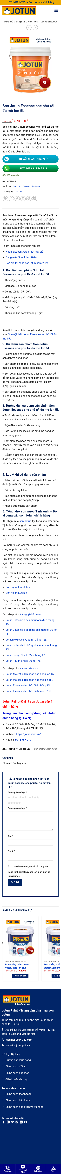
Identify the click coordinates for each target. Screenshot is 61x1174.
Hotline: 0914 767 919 (33, 168)
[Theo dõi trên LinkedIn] (21, 1122)
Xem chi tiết (20, 976)
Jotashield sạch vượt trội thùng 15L (26, 639)
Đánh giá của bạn (17, 792)
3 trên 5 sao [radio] (22, 797)
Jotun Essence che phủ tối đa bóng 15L (28, 685)
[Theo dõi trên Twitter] (12, 1122)
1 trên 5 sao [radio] (8, 797)
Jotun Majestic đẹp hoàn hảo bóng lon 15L (30, 674)
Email (11, 851)
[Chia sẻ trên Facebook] (11, 198)
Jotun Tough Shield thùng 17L (23, 660)
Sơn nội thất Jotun (49, 22)
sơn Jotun (25, 521)
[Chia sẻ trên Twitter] (17, 198)
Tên (10, 836)
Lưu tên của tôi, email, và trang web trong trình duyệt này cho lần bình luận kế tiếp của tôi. (29, 871)
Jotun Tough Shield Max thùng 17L (26, 655)
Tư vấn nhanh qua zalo (33, 159)
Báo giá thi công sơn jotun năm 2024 (27, 263)
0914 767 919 (23, 739)
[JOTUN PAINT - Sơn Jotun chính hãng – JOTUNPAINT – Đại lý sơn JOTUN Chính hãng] (23, 10)
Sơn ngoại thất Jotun (18, 587)
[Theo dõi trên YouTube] (25, 1122)
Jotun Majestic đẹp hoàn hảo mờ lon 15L (29, 679)
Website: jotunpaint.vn (18, 1045)
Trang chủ (8, 22)
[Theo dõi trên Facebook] (3, 1122)
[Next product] (28, 27)
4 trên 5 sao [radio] (33, 797)
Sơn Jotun (33, 22)
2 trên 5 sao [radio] (14, 797)
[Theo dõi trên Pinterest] (16, 1122)
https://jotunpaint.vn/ (28, 734)
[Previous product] (35, 27)
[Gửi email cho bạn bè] (23, 198)
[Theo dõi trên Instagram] (8, 1122)
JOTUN (18, 191)
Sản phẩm (20, 22)
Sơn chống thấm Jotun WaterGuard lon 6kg (17, 966)
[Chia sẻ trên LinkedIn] (34, 198)
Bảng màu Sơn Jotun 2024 (21, 257)
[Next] (58, 950)
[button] (56, 10)
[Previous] (3, 950)
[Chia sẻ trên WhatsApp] (5, 198)
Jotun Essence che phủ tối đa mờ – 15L (28, 691)
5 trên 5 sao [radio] (14, 803)
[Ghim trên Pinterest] (29, 198)
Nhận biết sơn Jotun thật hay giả (24, 251)
